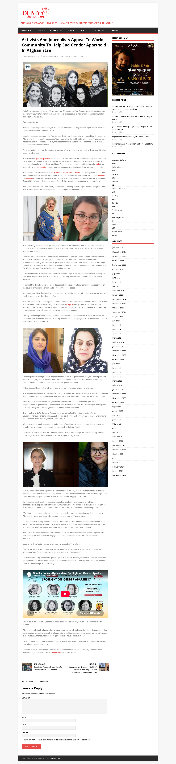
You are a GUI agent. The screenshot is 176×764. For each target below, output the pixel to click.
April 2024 (116, 333)
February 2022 (118, 436)
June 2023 (116, 368)
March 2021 (117, 462)
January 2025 (117, 295)
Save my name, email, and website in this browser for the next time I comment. (57, 740)
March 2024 (117, 338)
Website (25, 732)
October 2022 (118, 402)
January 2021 (117, 471)
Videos (84, 30)
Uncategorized (118, 217)
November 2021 (119, 449)
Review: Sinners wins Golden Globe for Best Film (132, 144)
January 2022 (117, 441)
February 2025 (118, 290)
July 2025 (116, 273)
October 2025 (118, 260)
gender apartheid (43, 159)
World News (56, 30)
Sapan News (48, 56)
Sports (115, 203)
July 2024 (116, 321)
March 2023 (117, 381)
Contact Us (98, 30)
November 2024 (119, 303)
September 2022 (119, 406)
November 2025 (119, 256)
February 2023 (118, 385)
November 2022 (119, 398)
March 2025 (117, 286)
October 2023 (118, 359)
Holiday (72, 30)
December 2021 (119, 445)
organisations (42, 167)
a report (69, 304)
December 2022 (119, 393)
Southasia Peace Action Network (68, 173)
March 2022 (117, 432)
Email (24, 724)
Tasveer (101, 175)
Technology (117, 210)
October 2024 (118, 308)
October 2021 (118, 454)
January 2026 (117, 247)
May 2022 (116, 424)
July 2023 (116, 364)
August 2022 (117, 411)
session (29, 178)
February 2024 (118, 342)
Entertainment (62, 56)
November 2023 (119, 355)
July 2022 (116, 415)
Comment (26, 698)
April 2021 (116, 458)
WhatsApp (115, 30)
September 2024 (119, 312)
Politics (40, 30)
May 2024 (116, 329)
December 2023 (119, 351)
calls (98, 164)
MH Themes (56, 758)
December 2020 (119, 475)
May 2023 (116, 372)
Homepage (26, 30)
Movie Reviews (118, 188)
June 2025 (116, 278)
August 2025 (117, 269)
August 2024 (117, 316)
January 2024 (117, 346)
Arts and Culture (119, 160)
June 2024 (116, 325)
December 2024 (119, 299)
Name (24, 717)
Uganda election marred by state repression (130, 136)
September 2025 (119, 265)
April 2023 (116, 376)
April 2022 (116, 428)
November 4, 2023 (32, 56)
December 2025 (119, 252)
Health (115, 174)
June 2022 (116, 419)
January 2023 (117, 389)
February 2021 (118, 467)
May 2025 (116, 282)
